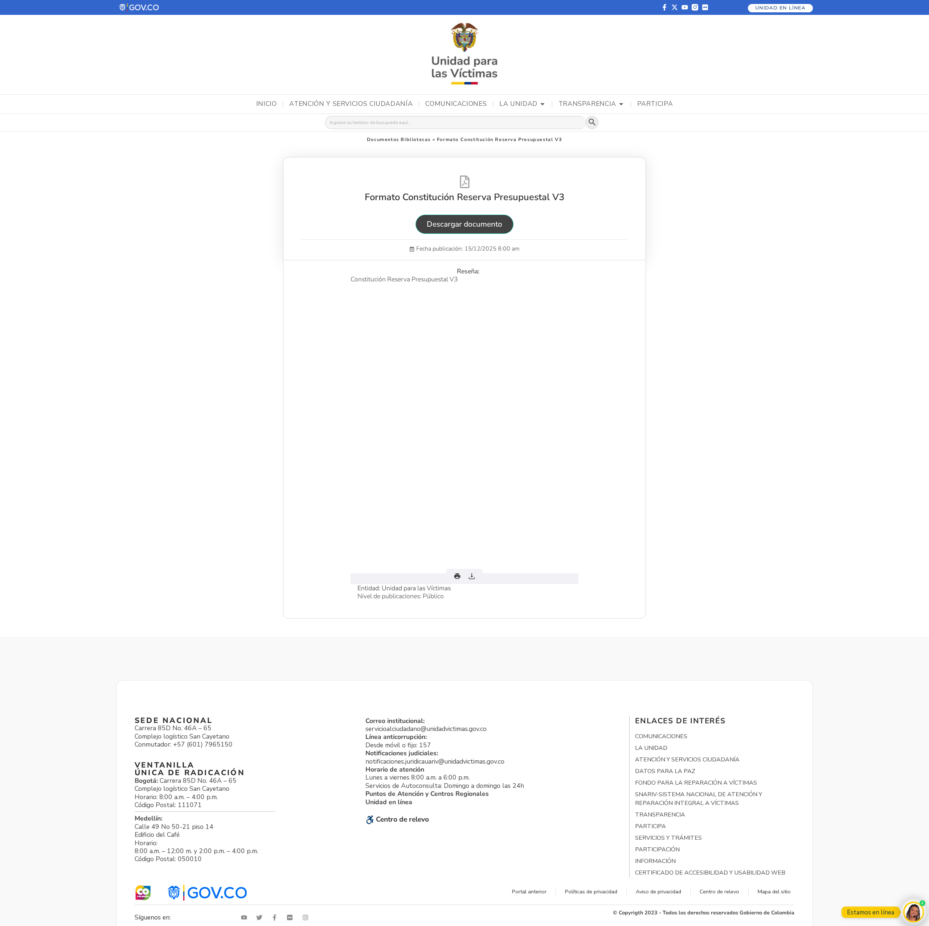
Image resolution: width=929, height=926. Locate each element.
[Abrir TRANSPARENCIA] (621, 104)
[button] (139, 7)
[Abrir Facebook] (276, 917)
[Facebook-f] (664, 7)
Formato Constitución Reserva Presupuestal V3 (464, 197)
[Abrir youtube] (245, 917)
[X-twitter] (674, 7)
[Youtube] (685, 7)
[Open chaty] (913, 912)
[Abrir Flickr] (291, 917)
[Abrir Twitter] (261, 917)
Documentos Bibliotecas (399, 139)
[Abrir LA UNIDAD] (542, 104)
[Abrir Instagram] (307, 917)
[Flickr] (705, 7)
